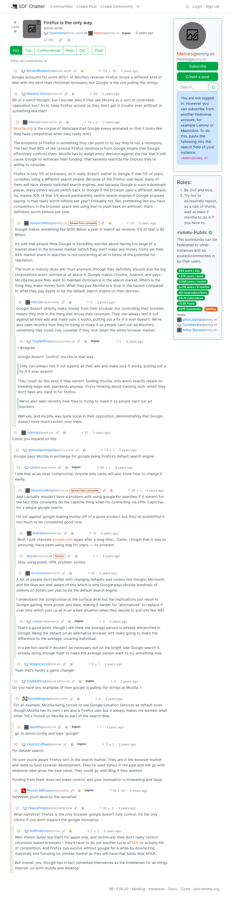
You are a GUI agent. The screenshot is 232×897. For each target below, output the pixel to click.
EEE (135, 842)
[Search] (187, 6)
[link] (60, 40)
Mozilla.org (23, 128)
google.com (62, 539)
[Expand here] (32, 29)
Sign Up (212, 6)
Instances (157, 889)
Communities (61, 6)
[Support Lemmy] (138, 6)
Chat (99, 50)
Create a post (197, 76)
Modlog (211, 309)
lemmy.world (53, 28)
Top (28, 50)
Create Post (86, 6)
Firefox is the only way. (68, 22)
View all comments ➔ (28, 60)
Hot (16, 50)
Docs (172, 889)
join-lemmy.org (206, 889)
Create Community (116, 6)
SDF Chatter (32, 6)
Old (82, 50)
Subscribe (197, 66)
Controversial (48, 50)
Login (197, 6)
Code (185, 889)
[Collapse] (15, 70)
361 (51, 40)
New (70, 50)
